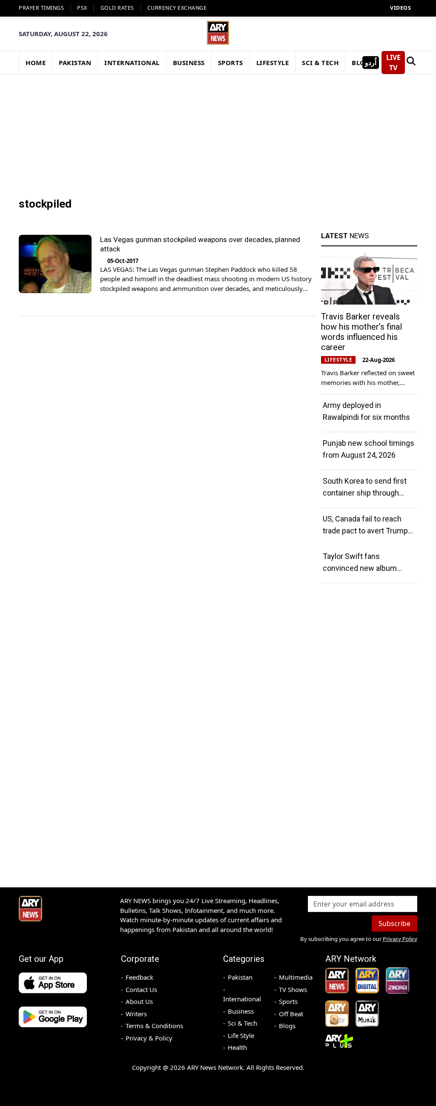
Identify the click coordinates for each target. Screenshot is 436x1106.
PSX (82, 7)
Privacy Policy (400, 939)
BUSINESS (189, 62)
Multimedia (296, 977)
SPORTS (230, 62)
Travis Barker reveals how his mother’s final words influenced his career (361, 331)
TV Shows (293, 989)
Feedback (139, 977)
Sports (288, 1001)
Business (241, 1011)
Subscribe (394, 923)
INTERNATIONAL (132, 62)
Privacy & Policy (149, 1038)
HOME (36, 62)
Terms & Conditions (154, 1025)
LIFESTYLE (272, 62)
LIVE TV (393, 62)
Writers (136, 1013)
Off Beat (291, 1013)
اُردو (370, 62)
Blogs (287, 1025)
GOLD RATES (117, 7)
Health (237, 1047)
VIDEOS (400, 7)
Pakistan (240, 977)
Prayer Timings (41, 7)
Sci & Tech (242, 1023)
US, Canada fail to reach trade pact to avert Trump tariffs (365, 530)
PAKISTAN (75, 62)
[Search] (411, 62)
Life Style (241, 1035)
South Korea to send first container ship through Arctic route (365, 492)
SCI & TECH (320, 62)
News (345, 235)
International (242, 999)
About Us (139, 1001)
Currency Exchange (177, 7)
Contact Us (141, 989)
